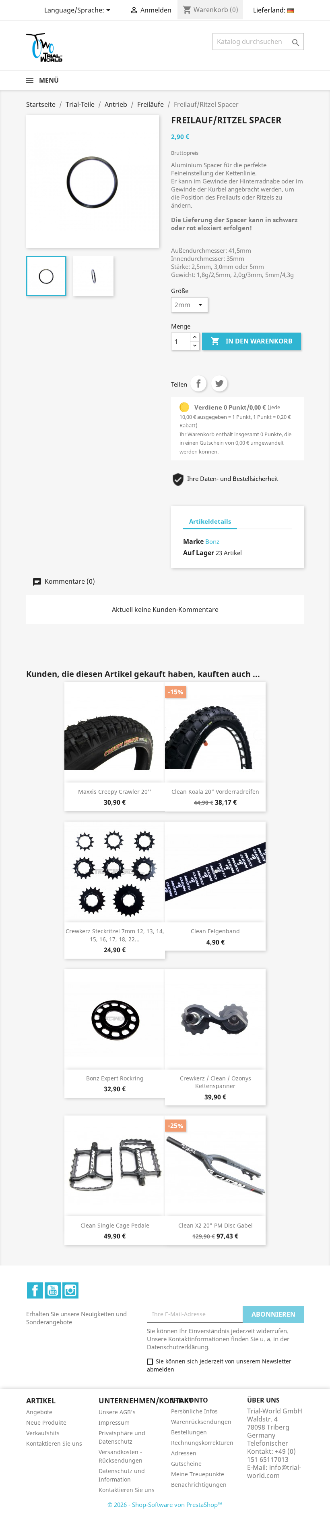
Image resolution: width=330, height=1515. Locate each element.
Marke (193, 541)
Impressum (114, 1422)
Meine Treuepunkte (197, 1474)
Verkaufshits (43, 1433)
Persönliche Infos (194, 1411)
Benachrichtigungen (199, 1484)
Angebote (39, 1412)
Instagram (70, 1290)
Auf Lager (198, 553)
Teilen (198, 383)
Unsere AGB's (117, 1412)
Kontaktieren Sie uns (54, 1443)
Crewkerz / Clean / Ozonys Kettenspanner (215, 1082)
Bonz (212, 541)
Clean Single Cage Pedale (114, 1225)
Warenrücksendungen (201, 1422)
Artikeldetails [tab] (210, 521)
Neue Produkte (46, 1422)
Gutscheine (186, 1463)
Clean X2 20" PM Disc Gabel (215, 1225)
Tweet (219, 383)
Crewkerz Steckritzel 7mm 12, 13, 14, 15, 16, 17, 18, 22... (115, 935)
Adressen (183, 1453)
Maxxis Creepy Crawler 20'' (115, 791)
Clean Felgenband (215, 931)
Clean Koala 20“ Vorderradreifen (215, 791)
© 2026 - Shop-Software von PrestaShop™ (165, 1504)
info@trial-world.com (274, 1471)
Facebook (35, 1290)
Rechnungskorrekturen (202, 1442)
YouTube (53, 1290)
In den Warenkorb (251, 341)
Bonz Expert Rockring (115, 1078)
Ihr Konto (189, 1400)
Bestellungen (189, 1432)
